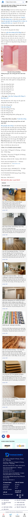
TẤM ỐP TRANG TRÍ (21, 507)
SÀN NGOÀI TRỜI (20, 504)
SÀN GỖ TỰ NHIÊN (21, 500)
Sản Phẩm (17, 484)
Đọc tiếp (5, 210)
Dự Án (16, 488)
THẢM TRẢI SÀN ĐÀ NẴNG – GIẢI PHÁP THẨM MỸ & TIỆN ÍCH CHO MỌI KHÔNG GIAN (12, 277)
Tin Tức (16, 486)
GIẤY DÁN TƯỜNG (7, 507)
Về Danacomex (6, 484)
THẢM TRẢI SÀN (20, 502)
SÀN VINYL (6, 509)
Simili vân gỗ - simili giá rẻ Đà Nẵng (11, 325)
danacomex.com (16, 163)
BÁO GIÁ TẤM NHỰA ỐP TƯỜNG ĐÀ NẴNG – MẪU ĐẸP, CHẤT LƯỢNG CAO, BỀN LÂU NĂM (14, 302)
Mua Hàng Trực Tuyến (8, 494)
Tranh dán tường (21, 119)
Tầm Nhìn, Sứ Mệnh (7, 489)
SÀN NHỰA (6, 500)
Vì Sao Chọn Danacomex (5, 487)
